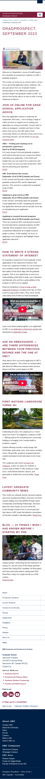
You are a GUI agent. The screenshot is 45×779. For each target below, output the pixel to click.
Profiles (26, 706)
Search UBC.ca (8, 741)
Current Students (8, 603)
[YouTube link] (17, 694)
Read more (37, 515)
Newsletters (24, 20)
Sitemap (18, 706)
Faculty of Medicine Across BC (14, 764)
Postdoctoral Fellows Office (16, 677)
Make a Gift (7, 738)
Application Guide (20, 332)
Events (5, 733)
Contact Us (6, 666)
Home (4, 593)
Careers (5, 735)
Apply (4, 642)
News (4, 730)
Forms (5, 628)
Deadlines (6, 623)
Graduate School (7, 20)
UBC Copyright (7, 775)
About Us (16, 20)
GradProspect (33, 20)
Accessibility (19, 775)
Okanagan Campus (10, 752)
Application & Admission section (25, 329)
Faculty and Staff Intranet (15, 684)
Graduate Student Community (17, 680)
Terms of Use (25, 772)
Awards (5, 613)
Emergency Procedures (10, 772)
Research (34, 706)
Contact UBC (7, 725)
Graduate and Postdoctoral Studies (22, 650)
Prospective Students (10, 598)
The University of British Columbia (16, 4)
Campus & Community (10, 608)
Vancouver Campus (10, 749)
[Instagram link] (5, 694)
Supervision (7, 618)
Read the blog (7, 580)
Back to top (7, 706)
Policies (5, 632)
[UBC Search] (40, 3)
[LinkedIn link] (11, 694)
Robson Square (8, 758)
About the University (10, 728)
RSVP (4, 170)
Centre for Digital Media (11, 761)
